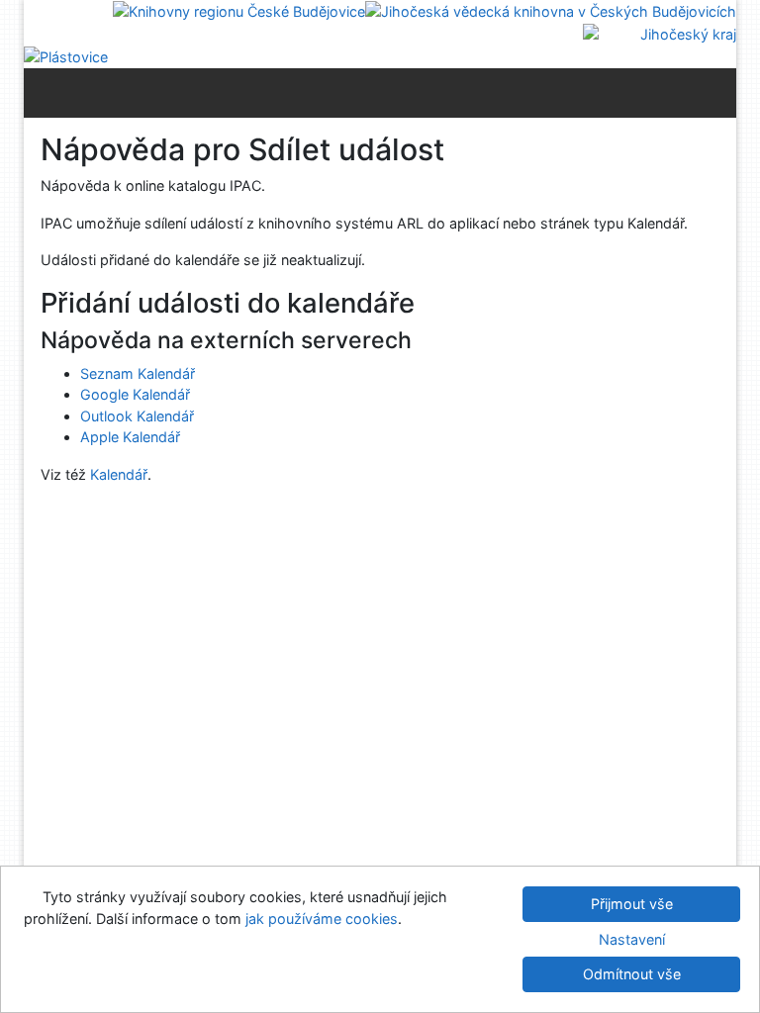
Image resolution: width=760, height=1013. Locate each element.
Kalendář (118, 474)
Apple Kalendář (130, 436)
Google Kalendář (135, 394)
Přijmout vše (632, 903)
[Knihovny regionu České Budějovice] (239, 10)
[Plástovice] (66, 55)
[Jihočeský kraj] (659, 33)
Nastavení (632, 939)
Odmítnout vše (632, 974)
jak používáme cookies (321, 918)
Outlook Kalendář (137, 416)
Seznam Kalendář (137, 373)
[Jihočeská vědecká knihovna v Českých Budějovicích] (550, 10)
